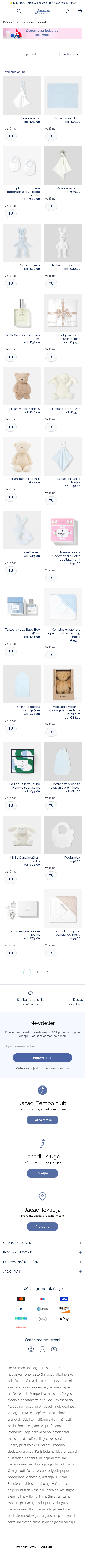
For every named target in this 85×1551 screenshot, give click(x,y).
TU (10, 136)
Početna (7, 22)
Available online (15, 72)
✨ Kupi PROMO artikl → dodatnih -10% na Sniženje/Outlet (43, 3)
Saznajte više (42, 1120)
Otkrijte (42, 1173)
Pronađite (42, 1226)
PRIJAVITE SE (42, 1058)
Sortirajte (69, 54)
